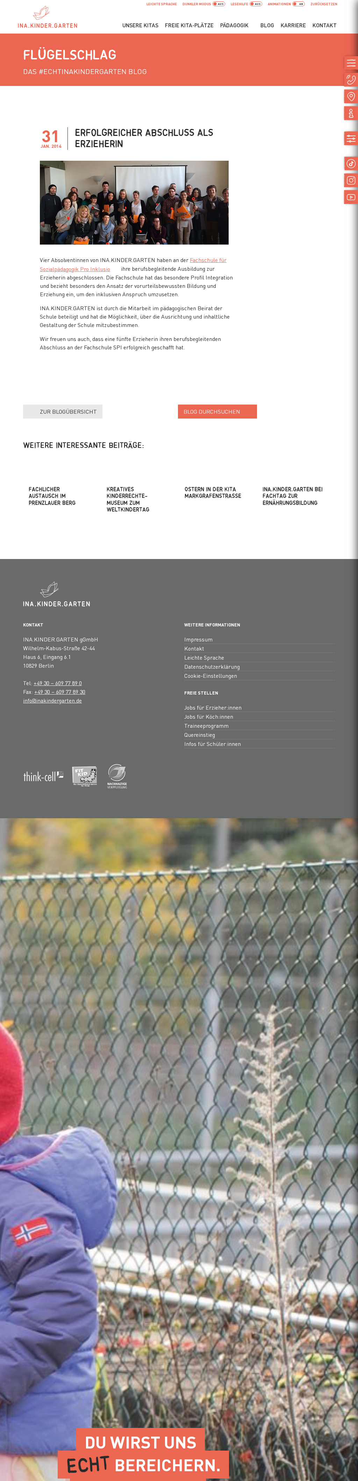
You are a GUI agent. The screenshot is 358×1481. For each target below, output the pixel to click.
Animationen (279, 4)
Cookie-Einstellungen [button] (210, 675)
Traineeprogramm (206, 725)
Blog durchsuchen (212, 411)
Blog (267, 25)
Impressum (198, 639)
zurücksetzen (323, 4)
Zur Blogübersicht (68, 411)
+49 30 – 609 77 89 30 (59, 691)
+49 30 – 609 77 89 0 (58, 683)
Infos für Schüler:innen (212, 743)
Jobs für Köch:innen (208, 716)
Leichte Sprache (161, 4)
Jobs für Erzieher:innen (213, 707)
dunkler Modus (196, 4)
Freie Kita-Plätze (189, 25)
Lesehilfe (239, 4)
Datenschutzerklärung (212, 666)
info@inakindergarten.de (52, 700)
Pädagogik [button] (234, 25)
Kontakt (325, 25)
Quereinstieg (199, 734)
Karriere (293, 25)
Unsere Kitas (140, 25)
